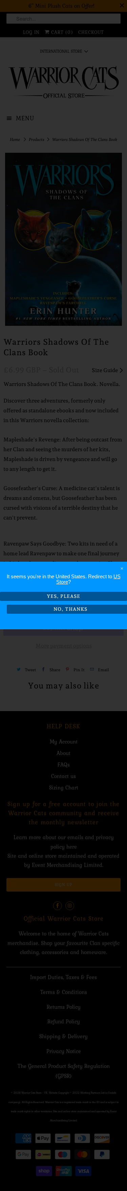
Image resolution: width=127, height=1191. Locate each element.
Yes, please (63, 596)
